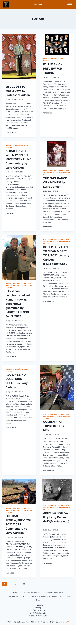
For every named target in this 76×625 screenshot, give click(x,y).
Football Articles (50, 59)
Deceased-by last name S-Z (39, 596)
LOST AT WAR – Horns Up (29, 593)
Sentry (68, 596)
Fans (15, 593)
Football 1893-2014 (50, 171)
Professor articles (13, 83)
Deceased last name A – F (52, 593)
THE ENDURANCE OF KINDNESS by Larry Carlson (55, 182)
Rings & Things (58, 596)
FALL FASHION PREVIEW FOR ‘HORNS (53, 68)
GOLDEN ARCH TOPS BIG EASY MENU (53, 426)
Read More (11, 132)
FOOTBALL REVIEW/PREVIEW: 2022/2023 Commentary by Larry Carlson (18, 524)
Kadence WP (63, 622)
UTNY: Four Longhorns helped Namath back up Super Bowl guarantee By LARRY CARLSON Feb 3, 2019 (18, 303)
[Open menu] (69, 4)
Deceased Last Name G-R (15, 596)
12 (24, 584)
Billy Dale (10, 99)
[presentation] (19, 56)
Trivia (38, 600)
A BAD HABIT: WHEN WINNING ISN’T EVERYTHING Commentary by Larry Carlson (18, 159)
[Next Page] (29, 584)
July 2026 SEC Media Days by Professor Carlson (18, 91)
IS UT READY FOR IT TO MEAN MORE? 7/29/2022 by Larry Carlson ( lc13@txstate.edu (56, 255)
